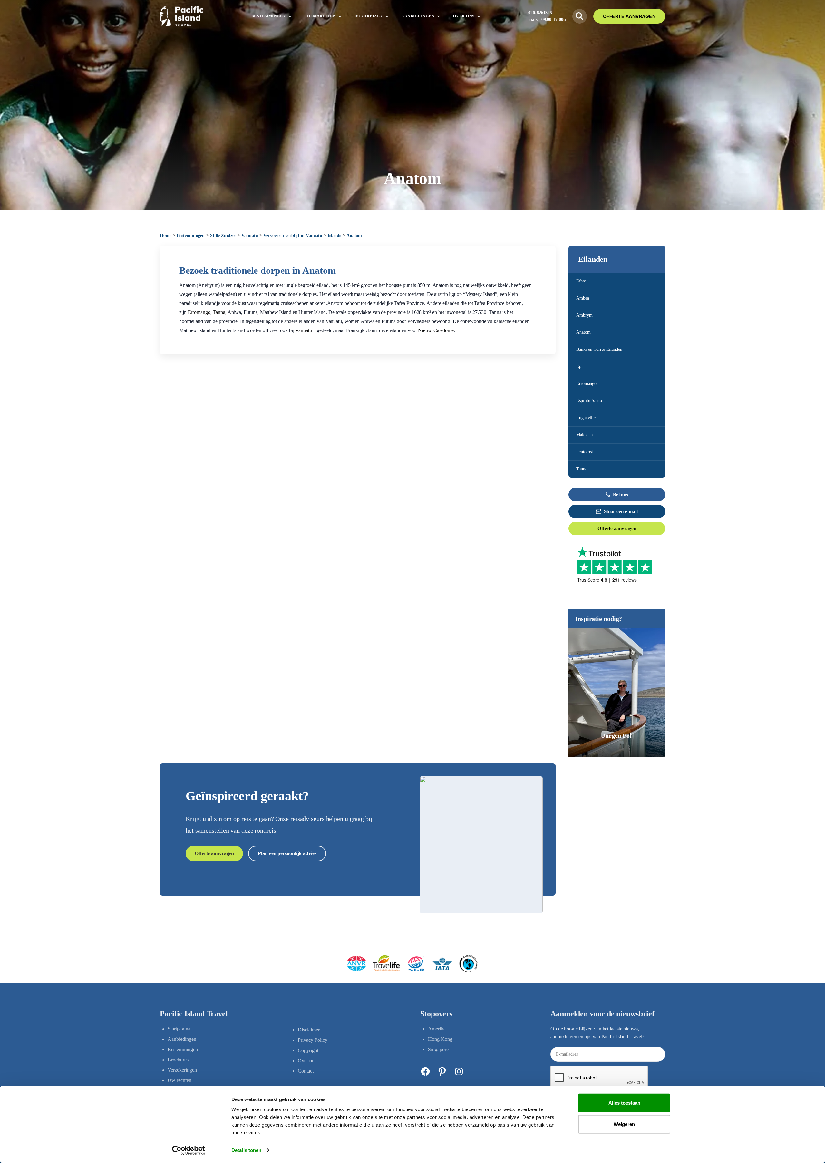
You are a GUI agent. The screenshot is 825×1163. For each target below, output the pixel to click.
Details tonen (246, 1150)
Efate (581, 281)
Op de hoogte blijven (571, 1028)
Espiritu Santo (589, 400)
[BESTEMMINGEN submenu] (290, 16)
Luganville (586, 417)
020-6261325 (540, 12)
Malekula (584, 434)
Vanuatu (249, 235)
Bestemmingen (191, 235)
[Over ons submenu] (478, 16)
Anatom (583, 332)
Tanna (581, 469)
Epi (579, 366)
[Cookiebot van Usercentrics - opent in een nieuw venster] (188, 1150)
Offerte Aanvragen (629, 16)
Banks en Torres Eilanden (599, 349)
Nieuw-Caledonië (436, 330)
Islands (334, 235)
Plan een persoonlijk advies (287, 853)
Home (165, 235)
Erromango (586, 383)
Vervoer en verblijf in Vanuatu (292, 235)
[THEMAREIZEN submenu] (340, 16)
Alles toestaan (624, 1103)
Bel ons (620, 494)
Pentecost (584, 451)
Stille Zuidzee (223, 235)
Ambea (582, 298)
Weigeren (624, 1124)
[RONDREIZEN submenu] (387, 16)
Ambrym (584, 315)
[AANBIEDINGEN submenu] (438, 16)
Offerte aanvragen (616, 528)
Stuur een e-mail (621, 511)
